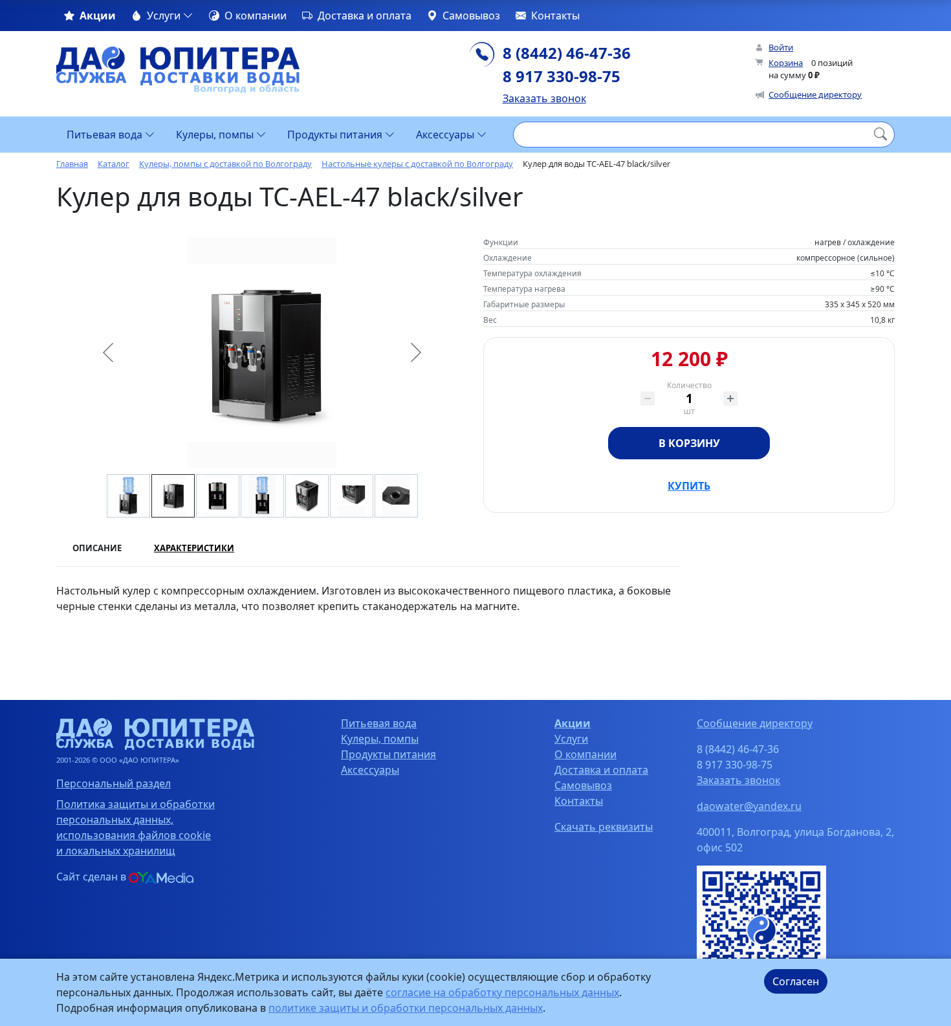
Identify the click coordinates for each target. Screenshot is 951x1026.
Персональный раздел (113, 783)
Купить (689, 486)
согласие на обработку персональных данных (502, 992)
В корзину (689, 443)
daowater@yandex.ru (749, 806)
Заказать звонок (544, 98)
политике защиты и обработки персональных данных (405, 1008)
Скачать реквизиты (603, 827)
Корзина (786, 63)
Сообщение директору (815, 94)
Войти (781, 47)
